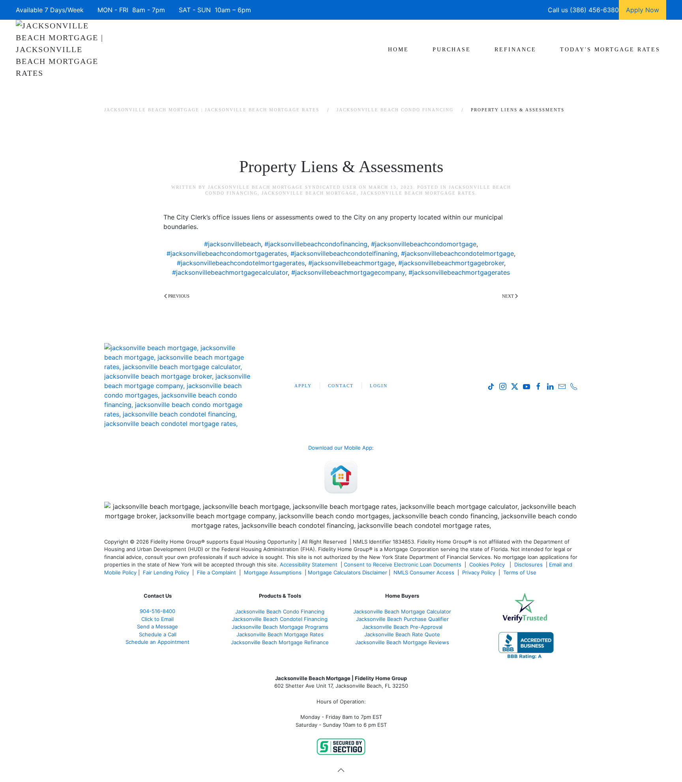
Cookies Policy (487, 564)
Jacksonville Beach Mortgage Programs (280, 627)
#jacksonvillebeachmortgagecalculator (230, 272)
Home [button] (398, 50)
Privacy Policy (478, 572)
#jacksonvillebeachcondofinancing (315, 244)
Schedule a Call (157, 634)
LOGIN (379, 385)
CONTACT (341, 385)
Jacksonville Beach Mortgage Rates (418, 193)
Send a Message (157, 626)
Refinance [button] (515, 50)
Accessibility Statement (308, 564)
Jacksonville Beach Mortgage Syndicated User (282, 187)
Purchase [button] (452, 50)
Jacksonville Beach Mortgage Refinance (280, 642)
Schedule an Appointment (157, 642)
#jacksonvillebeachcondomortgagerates (227, 253)
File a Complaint (217, 572)
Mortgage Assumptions (273, 572)
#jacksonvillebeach (232, 244)
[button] (341, 770)
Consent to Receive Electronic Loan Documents (402, 564)
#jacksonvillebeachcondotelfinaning (343, 253)
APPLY (303, 385)
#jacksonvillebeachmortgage (351, 263)
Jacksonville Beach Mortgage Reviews (402, 642)
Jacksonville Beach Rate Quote (402, 634)
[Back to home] (60, 49)
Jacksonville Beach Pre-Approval (402, 627)
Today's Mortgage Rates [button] (610, 50)
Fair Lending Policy (166, 572)
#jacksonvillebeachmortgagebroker (451, 263)
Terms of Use (520, 572)
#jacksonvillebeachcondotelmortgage (457, 253)
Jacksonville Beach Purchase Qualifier (402, 619)
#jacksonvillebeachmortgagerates (459, 272)
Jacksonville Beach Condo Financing (279, 611)
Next (508, 296)
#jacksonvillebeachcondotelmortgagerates (241, 263)
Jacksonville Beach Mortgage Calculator (402, 611)
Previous (178, 296)
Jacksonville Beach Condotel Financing (280, 619)
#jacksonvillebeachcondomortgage (423, 244)
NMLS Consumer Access (423, 572)
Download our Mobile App (340, 447)
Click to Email (157, 619)
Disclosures (528, 564)
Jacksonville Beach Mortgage (309, 193)
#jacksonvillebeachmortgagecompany (348, 272)
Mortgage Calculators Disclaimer (347, 572)
